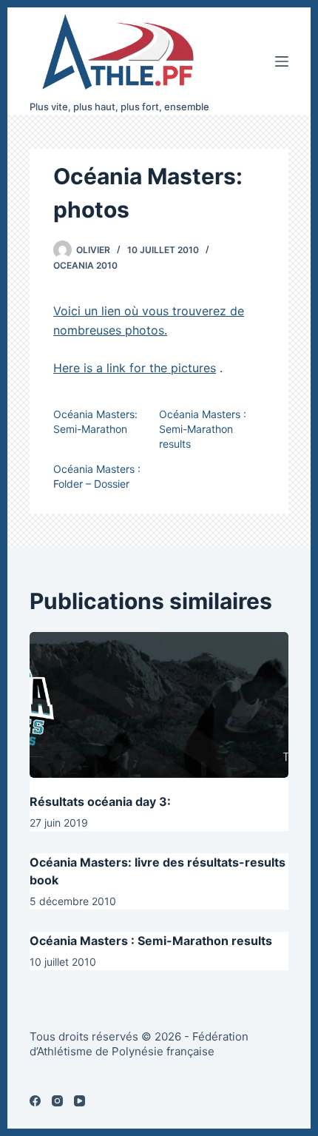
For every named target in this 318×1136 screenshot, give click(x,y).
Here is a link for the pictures (134, 367)
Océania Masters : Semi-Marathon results (202, 429)
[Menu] (281, 61)
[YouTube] (79, 1100)
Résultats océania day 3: (100, 801)
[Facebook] (35, 1100)
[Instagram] (57, 1100)
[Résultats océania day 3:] (159, 705)
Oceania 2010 (85, 265)
